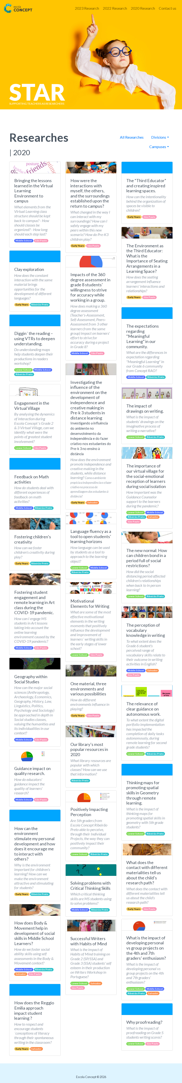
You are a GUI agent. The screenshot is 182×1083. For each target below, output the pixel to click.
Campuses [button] (157, 146)
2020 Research (143, 8)
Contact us (167, 8)
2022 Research (115, 8)
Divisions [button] (158, 137)
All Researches (132, 137)
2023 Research (87, 8)
